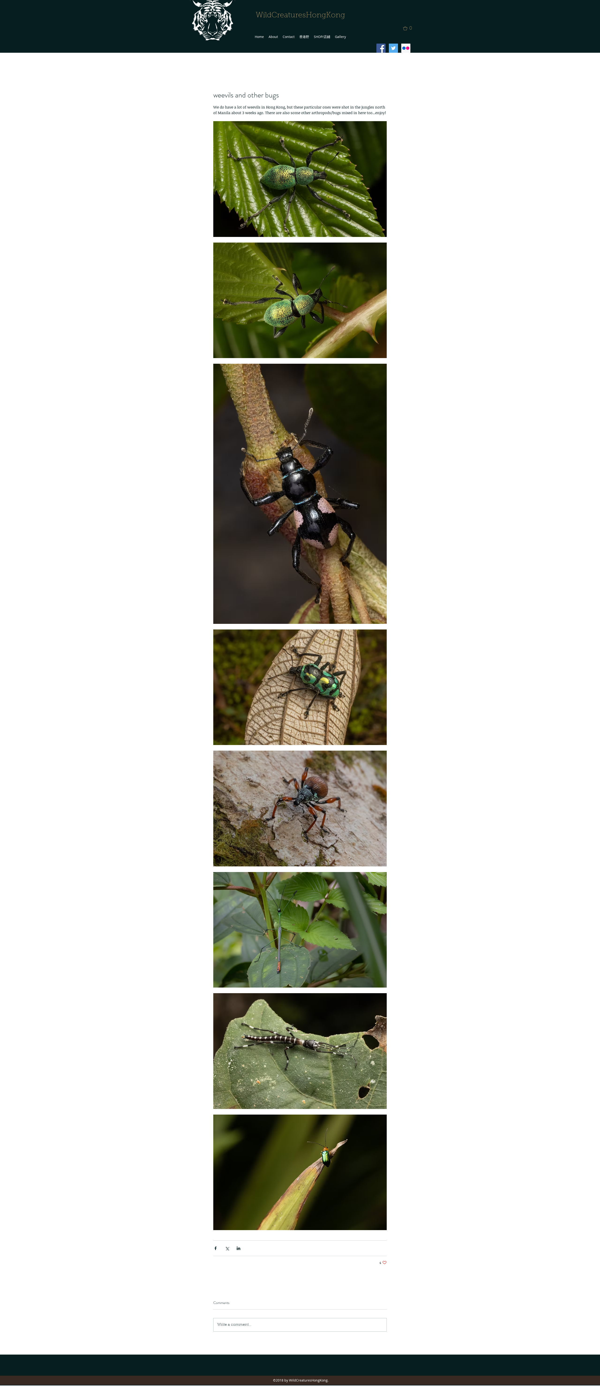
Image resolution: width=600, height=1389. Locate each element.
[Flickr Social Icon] (405, 48)
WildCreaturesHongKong (300, 15)
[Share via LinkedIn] (238, 1248)
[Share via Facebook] (215, 1248)
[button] (409, 28)
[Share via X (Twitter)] (227, 1248)
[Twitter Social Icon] (393, 48)
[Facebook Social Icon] (381, 48)
